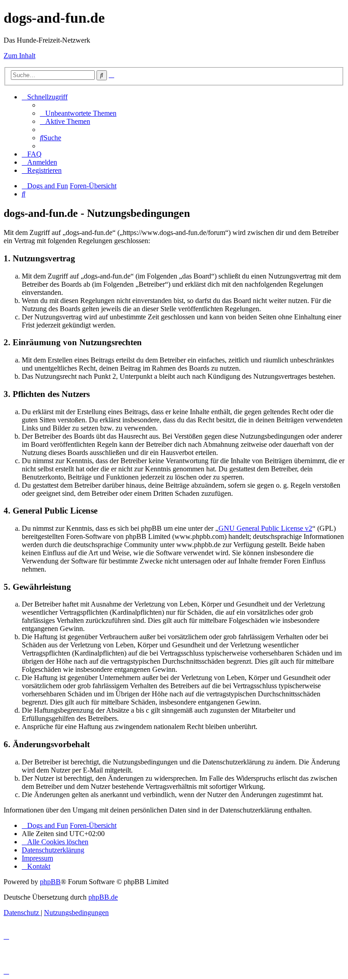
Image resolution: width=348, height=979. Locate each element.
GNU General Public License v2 (265, 528)
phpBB (50, 882)
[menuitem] (78, 113)
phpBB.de (103, 897)
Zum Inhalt (19, 55)
